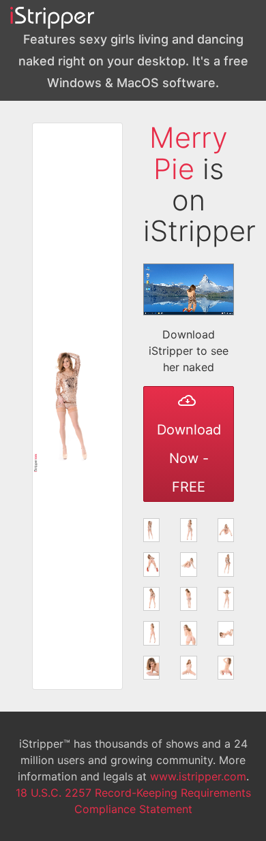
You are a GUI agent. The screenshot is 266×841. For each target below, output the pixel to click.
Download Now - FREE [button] (189, 458)
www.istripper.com (198, 776)
